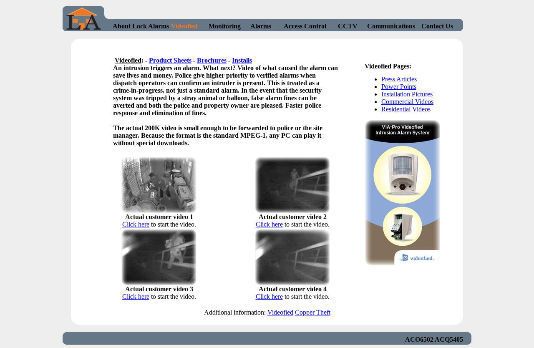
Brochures (212, 60)
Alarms (260, 26)
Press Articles (399, 79)
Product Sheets (170, 60)
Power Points (398, 86)
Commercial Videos (407, 101)
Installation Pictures (407, 94)
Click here (135, 224)
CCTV (348, 26)
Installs (242, 60)
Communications (391, 26)
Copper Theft (312, 312)
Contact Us (437, 26)
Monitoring (225, 26)
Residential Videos (406, 109)
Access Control (305, 26)
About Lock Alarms (141, 26)
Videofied (184, 26)
